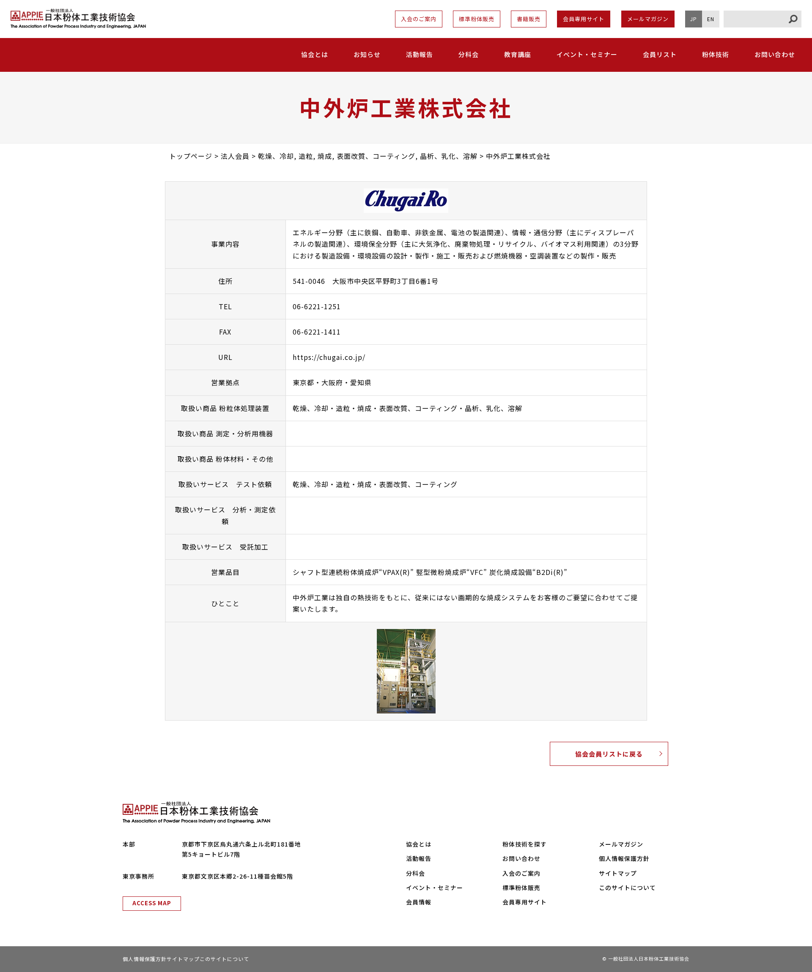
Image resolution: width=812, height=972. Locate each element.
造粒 (343, 408)
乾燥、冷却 (311, 408)
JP (693, 18)
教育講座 (517, 54)
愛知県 (361, 382)
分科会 (468, 54)
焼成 (364, 408)
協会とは (418, 844)
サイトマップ (618, 873)
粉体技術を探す (524, 844)
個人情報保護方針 (624, 858)
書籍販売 (528, 19)
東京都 (303, 382)
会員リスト (660, 54)
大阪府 (332, 382)
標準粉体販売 (476, 19)
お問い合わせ (774, 54)
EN (710, 18)
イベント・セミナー (587, 54)
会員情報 (418, 902)
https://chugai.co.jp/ (329, 357)
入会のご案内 (418, 19)
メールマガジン (648, 19)
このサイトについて (627, 887)
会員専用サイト (583, 19)
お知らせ (367, 54)
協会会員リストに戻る (609, 753)
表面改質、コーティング (418, 408)
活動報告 (419, 54)
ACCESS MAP (151, 903)
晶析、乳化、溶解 (493, 408)
